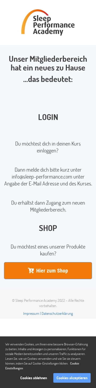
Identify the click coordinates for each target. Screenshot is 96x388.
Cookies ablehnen (33, 377)
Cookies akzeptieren (72, 377)
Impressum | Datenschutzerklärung (48, 313)
